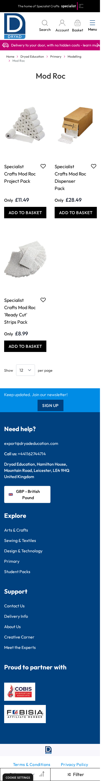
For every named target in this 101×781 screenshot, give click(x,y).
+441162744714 (32, 453)
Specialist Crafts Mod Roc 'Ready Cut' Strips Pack (20, 311)
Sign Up (50, 405)
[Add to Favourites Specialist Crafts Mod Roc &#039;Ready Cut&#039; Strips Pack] (43, 300)
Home (10, 56)
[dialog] (18, 777)
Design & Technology (23, 550)
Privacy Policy (74, 764)
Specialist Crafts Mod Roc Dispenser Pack (70, 177)
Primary (55, 56)
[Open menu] (92, 22)
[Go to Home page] (15, 26)
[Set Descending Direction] (41, 774)
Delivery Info (16, 616)
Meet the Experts (20, 647)
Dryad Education (32, 56)
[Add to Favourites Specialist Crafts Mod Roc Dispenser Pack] (93, 166)
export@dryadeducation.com (31, 443)
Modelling (74, 56)
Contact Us (14, 605)
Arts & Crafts (16, 530)
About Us (12, 626)
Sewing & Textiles (20, 540)
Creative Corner (19, 637)
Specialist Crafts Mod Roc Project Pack (20, 174)
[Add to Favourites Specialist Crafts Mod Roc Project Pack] (43, 166)
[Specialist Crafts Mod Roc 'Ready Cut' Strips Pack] (25, 259)
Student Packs (17, 571)
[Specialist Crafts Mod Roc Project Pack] (25, 125)
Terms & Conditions (32, 764)
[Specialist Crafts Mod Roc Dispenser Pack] (76, 125)
